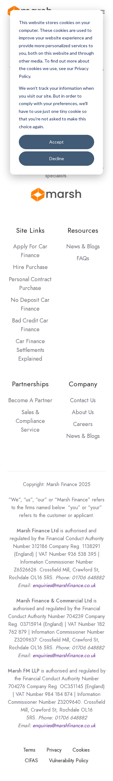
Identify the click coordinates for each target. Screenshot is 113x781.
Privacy (54, 749)
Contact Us (83, 400)
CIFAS (31, 760)
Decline (56, 158)
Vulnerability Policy (68, 760)
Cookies (81, 749)
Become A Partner (30, 400)
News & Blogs (83, 246)
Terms (29, 749)
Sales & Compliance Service (30, 421)
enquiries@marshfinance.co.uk (64, 655)
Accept (56, 142)
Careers (83, 424)
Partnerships (30, 384)
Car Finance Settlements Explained (30, 350)
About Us (83, 412)
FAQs (83, 258)
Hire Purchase (30, 267)
